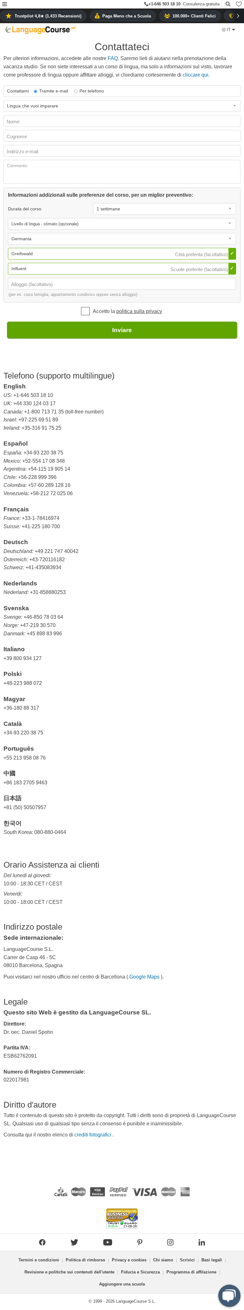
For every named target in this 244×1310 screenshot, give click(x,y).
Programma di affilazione (191, 1272)
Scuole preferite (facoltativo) (199, 269)
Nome (14, 121)
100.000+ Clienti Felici (194, 16)
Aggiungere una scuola (122, 1284)
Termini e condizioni (38, 1260)
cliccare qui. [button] (196, 75)
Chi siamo (163, 1260)
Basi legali (211, 1260)
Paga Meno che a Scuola (126, 16)
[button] (4, 4)
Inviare (122, 330)
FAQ (113, 58)
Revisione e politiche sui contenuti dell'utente (69, 1272)
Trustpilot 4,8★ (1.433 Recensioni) (48, 16)
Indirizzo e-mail (23, 151)
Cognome (17, 136)
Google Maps (144, 976)
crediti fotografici (93, 1134)
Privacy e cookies (129, 1260)
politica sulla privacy (139, 311)
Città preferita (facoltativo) (202, 254)
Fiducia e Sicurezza (140, 1272)
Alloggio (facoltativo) (32, 284)
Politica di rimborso (85, 1260)
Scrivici (187, 1260)
